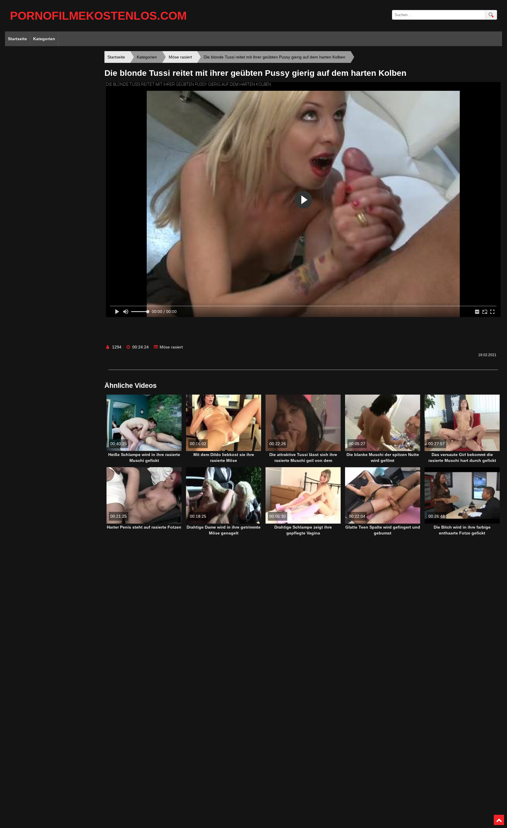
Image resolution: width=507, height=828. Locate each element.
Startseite (17, 38)
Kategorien (44, 38)
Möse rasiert (171, 347)
